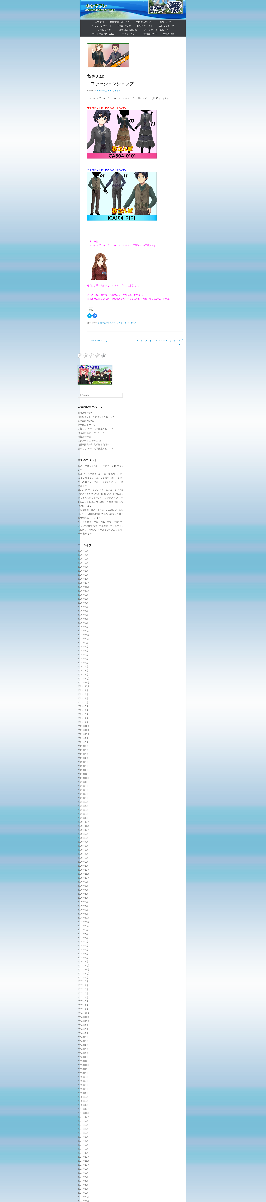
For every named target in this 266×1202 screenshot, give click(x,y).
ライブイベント (129, 34)
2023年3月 (83, 714)
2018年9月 (83, 929)
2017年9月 (83, 977)
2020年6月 (83, 846)
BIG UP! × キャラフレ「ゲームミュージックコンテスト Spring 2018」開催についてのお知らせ (100, 494)
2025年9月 (83, 595)
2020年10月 (83, 830)
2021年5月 (83, 802)
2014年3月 (83, 1145)
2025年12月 (83, 583)
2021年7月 (83, 794)
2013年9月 (83, 1169)
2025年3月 (83, 619)
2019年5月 (83, 898)
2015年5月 (83, 1089)
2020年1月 (83, 866)
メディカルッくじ (97, 340)
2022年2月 (83, 766)
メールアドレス (103, 355)
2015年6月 (83, 1085)
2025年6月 (83, 606)
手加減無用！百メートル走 (91, 510)
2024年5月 (83, 658)
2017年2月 (83, 1005)
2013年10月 (83, 1165)
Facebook (80, 355)
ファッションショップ (126, 323)
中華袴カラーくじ (86, 424)
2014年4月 (83, 1141)
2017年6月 (83, 989)
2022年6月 (83, 750)
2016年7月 (83, 1033)
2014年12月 (83, 1109)
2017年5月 (83, 993)
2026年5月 (83, 563)
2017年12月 (83, 965)
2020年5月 (83, 850)
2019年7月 (83, 890)
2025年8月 (83, 599)
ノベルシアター (105, 30)
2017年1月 (83, 1009)
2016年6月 (83, 1037)
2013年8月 (83, 1173)
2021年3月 (83, 810)
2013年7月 (83, 1177)
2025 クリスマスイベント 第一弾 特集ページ (100, 474)
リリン (120, 466)
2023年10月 (83, 686)
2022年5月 (83, 754)
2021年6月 (83, 798)
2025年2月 (83, 623)
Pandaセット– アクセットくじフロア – (97, 417)
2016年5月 (83, 1041)
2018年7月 (83, 937)
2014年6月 (83, 1133)
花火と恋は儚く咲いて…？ (91, 432)
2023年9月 (83, 690)
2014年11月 (83, 1113)
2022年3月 (83, 762)
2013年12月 (83, 1157)
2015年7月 (83, 1081)
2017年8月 (83, 981)
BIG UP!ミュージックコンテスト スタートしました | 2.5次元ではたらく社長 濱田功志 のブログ (100, 502)
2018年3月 (83, 953)
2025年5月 (83, 611)
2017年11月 (83, 969)
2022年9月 (83, 738)
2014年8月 (83, 1125)
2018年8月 (83, 933)
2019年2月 (83, 910)
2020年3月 (83, 858)
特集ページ (165, 22)
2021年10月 (83, 782)
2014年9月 (83, 1121)
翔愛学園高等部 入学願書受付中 (93, 444)
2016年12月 (83, 1013)
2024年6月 (83, 654)
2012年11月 (83, 1201)
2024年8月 (83, 646)
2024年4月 (83, 662)
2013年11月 (83, 1161)
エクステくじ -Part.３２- (90, 441)
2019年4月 (83, 901)
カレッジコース (166, 26)
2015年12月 (83, 1061)
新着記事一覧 (84, 437)
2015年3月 (83, 1097)
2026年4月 (83, 567)
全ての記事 (168, 34)
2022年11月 (83, 730)
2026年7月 (83, 555)
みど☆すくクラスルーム (156, 30)
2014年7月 (83, 1129)
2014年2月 (83, 1149)
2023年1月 (83, 722)
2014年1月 (83, 1153)
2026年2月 (83, 575)
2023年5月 (83, 706)
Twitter (86, 355)
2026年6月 (83, 559)
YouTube (97, 355)
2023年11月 (83, 682)
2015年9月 (83, 1073)
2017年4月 (83, 997)
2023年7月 (83, 698)
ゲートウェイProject (104, 34)
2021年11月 (83, 778)
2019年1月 (83, 914)
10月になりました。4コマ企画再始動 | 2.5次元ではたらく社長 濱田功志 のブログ (100, 514)
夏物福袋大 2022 (86, 421)
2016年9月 (83, 1025)
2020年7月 (83, 842)
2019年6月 (83, 894)
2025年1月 (83, 626)
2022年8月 (83, 742)
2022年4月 (83, 758)
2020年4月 (83, 854)
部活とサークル (145, 26)
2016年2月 (83, 1053)
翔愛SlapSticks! (128, 30)
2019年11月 (83, 874)
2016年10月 (83, 1021)
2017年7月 (83, 985)
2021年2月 (83, 814)
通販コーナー (150, 34)
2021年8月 (83, 790)
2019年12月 (83, 870)
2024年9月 (83, 642)
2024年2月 (83, 670)
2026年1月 (83, 579)
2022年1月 (83, 770)
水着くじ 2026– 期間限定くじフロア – (97, 428)
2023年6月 (83, 702)
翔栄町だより (124, 26)
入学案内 (99, 22)
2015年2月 (83, 1101)
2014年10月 (83, 1117)
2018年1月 (83, 961)
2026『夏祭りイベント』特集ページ (96, 466)
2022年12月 (83, 726)
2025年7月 (83, 603)
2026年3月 (83, 571)
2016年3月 (83, 1049)
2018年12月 (83, 918)
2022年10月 (83, 734)
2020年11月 (83, 826)
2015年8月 (83, 1077)
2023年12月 (83, 678)
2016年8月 (83, 1029)
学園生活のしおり (145, 22)
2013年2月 (83, 1193)
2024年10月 (83, 638)
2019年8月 (83, 886)
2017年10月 (83, 973)
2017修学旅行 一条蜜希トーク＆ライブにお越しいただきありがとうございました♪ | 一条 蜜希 (101, 530)
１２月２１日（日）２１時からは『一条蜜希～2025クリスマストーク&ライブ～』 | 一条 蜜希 (100, 482)
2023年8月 (83, 694)
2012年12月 (83, 1196)
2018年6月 (83, 941)
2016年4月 (83, 1045)
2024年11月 (83, 634)
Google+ (91, 355)
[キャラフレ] (133, 10)
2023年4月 (83, 710)
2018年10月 (83, 925)
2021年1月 (83, 818)
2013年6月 (83, 1181)
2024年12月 (83, 630)
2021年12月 (83, 774)
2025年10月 (83, 591)
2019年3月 (83, 906)
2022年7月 (83, 746)
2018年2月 (83, 957)
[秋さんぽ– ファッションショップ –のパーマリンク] (135, 55)
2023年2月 (83, 718)
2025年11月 (83, 587)
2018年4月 (83, 949)
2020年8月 (83, 838)
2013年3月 (83, 1189)
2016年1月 (83, 1057)
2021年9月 (83, 786)
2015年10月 (83, 1069)
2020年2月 (83, 862)
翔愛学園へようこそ (120, 22)
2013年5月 (83, 1185)
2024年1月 (83, 674)
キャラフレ (96, 5)
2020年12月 (83, 822)
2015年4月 (83, 1093)
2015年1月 (83, 1105)
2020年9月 (83, 834)
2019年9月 (83, 882)
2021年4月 (83, 806)
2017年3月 (83, 1001)
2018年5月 (83, 945)
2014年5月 (83, 1137)
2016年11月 (83, 1017)
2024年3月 (83, 666)
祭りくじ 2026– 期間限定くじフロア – (97, 448)
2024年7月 (83, 650)
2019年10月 (83, 878)
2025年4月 (83, 615)
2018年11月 (83, 921)
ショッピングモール (102, 26)
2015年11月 (83, 1065)
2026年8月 (83, 551)
